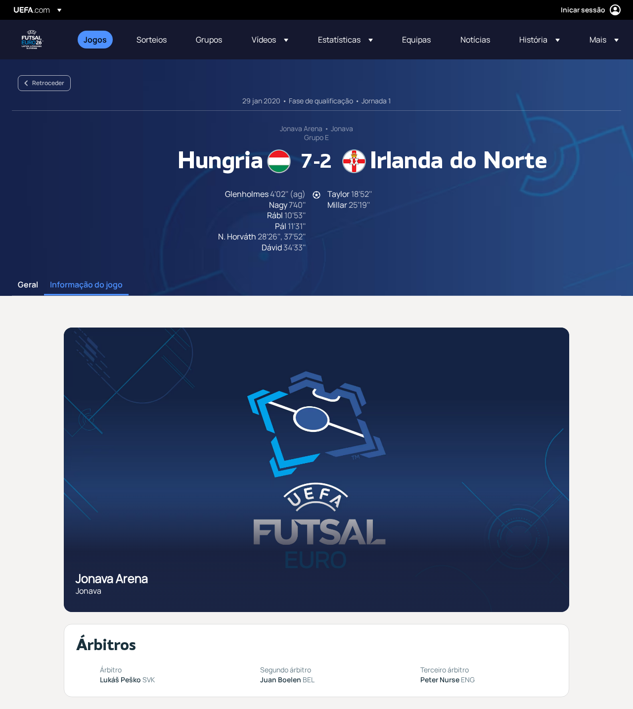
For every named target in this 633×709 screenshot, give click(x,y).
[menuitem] (97, 39)
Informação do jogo (86, 285)
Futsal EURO (32, 39)
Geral (28, 285)
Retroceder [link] (48, 83)
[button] (270, 39)
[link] (95, 39)
